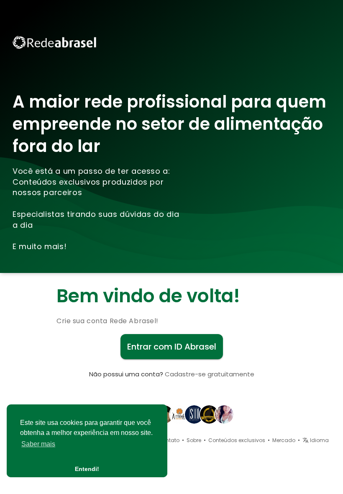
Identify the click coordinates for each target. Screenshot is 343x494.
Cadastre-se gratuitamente (209, 374)
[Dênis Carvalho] (179, 414)
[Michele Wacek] (194, 414)
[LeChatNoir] (209, 414)
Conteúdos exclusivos (236, 440)
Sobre (194, 440)
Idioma (319, 440)
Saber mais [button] (38, 444)
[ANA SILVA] (224, 414)
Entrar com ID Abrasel (171, 346)
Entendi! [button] (87, 469)
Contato (168, 440)
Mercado (283, 440)
